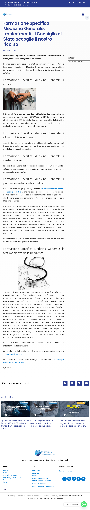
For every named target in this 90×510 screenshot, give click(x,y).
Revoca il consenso (65, 471)
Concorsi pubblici (39, 483)
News (5, 480)
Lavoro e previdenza (40, 478)
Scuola (35, 476)
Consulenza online (10, 475)
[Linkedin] (80, 2)
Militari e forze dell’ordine (41, 481)
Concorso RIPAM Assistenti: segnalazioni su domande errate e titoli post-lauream (73, 423)
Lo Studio (6, 473)
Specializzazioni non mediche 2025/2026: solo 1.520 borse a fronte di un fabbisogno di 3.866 (15, 424)
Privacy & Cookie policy (67, 466)
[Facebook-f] (69, 2)
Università (36, 471)
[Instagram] (72, 2)
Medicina (35, 473)
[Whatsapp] (76, 2)
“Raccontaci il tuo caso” (13, 354)
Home (5, 470)
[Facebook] (64, 479)
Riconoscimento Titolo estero (43, 486)
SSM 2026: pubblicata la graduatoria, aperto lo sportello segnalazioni (41, 423)
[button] (87, 11)
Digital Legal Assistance (12, 477)
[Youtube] (83, 2)
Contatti (5, 482)
